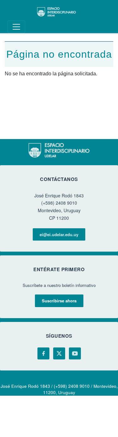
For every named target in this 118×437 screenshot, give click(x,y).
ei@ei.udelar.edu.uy (59, 234)
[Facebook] (43, 353)
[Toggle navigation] (16, 26)
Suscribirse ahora (59, 301)
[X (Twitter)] (59, 353)
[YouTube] (75, 353)
